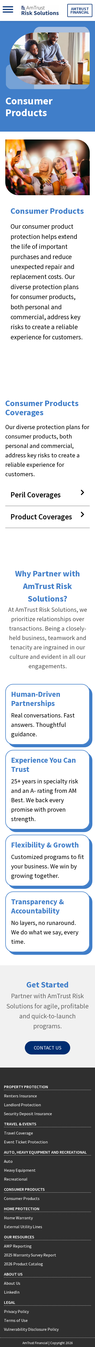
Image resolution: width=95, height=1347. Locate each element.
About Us (12, 1283)
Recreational (15, 1179)
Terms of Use (16, 1320)
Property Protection (26, 1086)
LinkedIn (12, 1292)
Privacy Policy (16, 1311)
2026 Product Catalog (23, 1263)
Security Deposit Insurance (28, 1113)
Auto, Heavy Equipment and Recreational (45, 1152)
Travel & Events (20, 1123)
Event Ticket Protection (26, 1141)
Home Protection (21, 1208)
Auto (8, 1161)
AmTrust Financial (79, 10)
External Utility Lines (23, 1226)
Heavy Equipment (20, 1170)
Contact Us (47, 1048)
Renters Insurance (20, 1095)
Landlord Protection (22, 1104)
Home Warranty (18, 1217)
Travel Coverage (18, 1133)
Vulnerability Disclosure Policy (31, 1329)
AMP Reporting (18, 1246)
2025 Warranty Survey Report (30, 1255)
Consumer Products (24, 1189)
